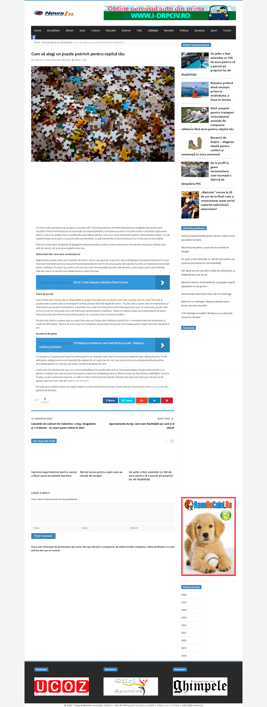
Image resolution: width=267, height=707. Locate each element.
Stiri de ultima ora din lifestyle (57, 42)
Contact (175, 705)
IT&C (139, 30)
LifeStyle (153, 30)
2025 (183, 602)
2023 (183, 617)
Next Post (163, 418)
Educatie (111, 30)
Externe (126, 30)
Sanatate (199, 30)
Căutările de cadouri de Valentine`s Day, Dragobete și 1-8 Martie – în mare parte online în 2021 (63, 425)
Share (111, 400)
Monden (169, 30)
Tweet (128, 400)
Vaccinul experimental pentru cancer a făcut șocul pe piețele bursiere (54, 473)
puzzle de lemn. (81, 380)
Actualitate (53, 30)
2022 (183, 625)
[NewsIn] (53, 13)
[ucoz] (61, 686)
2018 (183, 655)
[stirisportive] (131, 686)
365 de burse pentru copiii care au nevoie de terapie (101, 473)
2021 (183, 632)
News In (108, 705)
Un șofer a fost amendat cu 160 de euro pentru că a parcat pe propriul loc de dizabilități (151, 475)
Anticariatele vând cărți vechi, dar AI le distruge (206, 294)
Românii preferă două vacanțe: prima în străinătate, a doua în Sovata (222, 91)
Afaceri (70, 30)
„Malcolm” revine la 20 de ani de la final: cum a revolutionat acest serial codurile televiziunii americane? (218, 200)
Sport (214, 30)
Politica (184, 30)
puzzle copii (157, 386)
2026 (183, 594)
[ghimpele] (200, 686)
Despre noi (163, 705)
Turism (227, 30)
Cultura (95, 30)
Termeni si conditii (145, 705)
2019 (183, 648)
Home (37, 30)
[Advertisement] (103, 192)
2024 (183, 610)
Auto (82, 30)
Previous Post (43, 418)
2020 (183, 640)
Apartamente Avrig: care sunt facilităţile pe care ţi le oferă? (142, 425)
